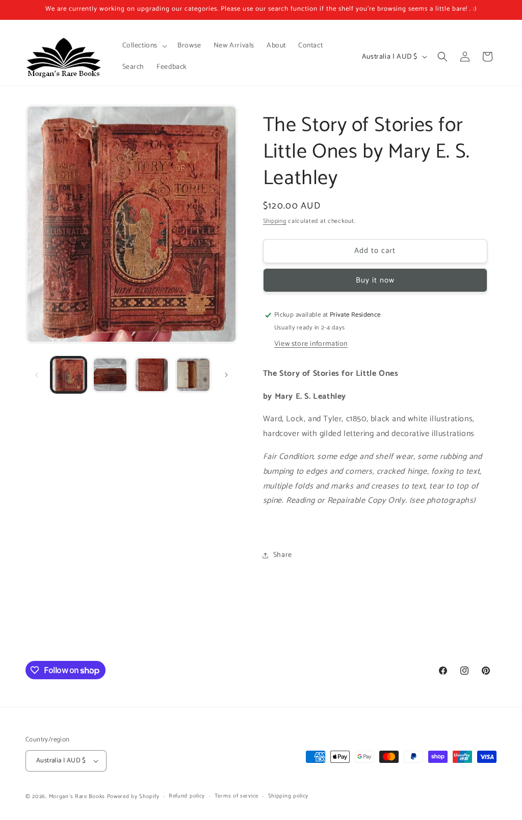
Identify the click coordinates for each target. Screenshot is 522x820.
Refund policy (187, 796)
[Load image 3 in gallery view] (152, 374)
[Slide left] (36, 375)
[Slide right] (226, 375)
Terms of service (236, 796)
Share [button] (282, 555)
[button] (144, 46)
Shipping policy (288, 796)
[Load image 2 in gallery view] (110, 374)
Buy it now (375, 280)
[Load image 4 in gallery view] (193, 374)
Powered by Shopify (133, 796)
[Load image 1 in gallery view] (68, 374)
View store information (311, 344)
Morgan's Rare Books (77, 796)
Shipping (274, 221)
